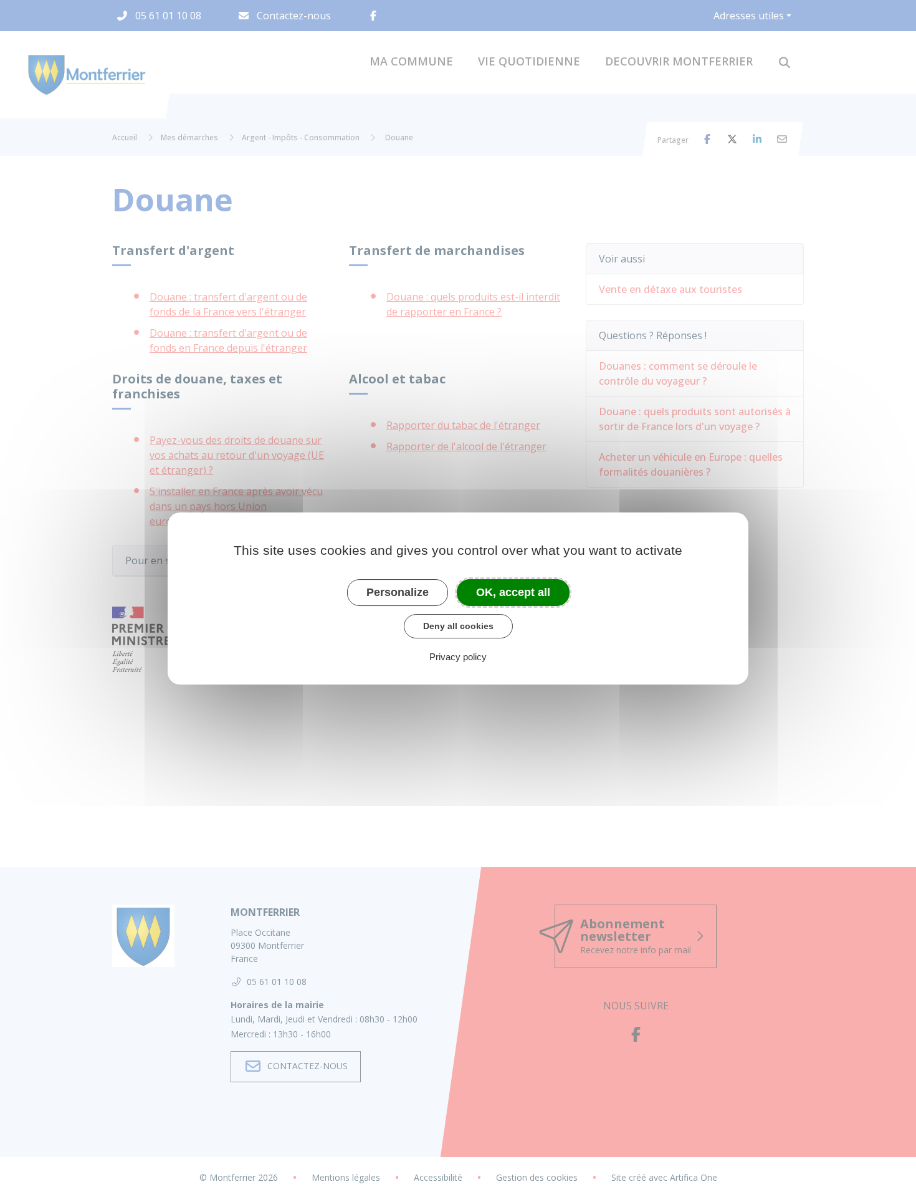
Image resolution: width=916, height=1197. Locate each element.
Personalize (397, 592)
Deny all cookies (458, 626)
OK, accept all (513, 592)
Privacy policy (458, 656)
